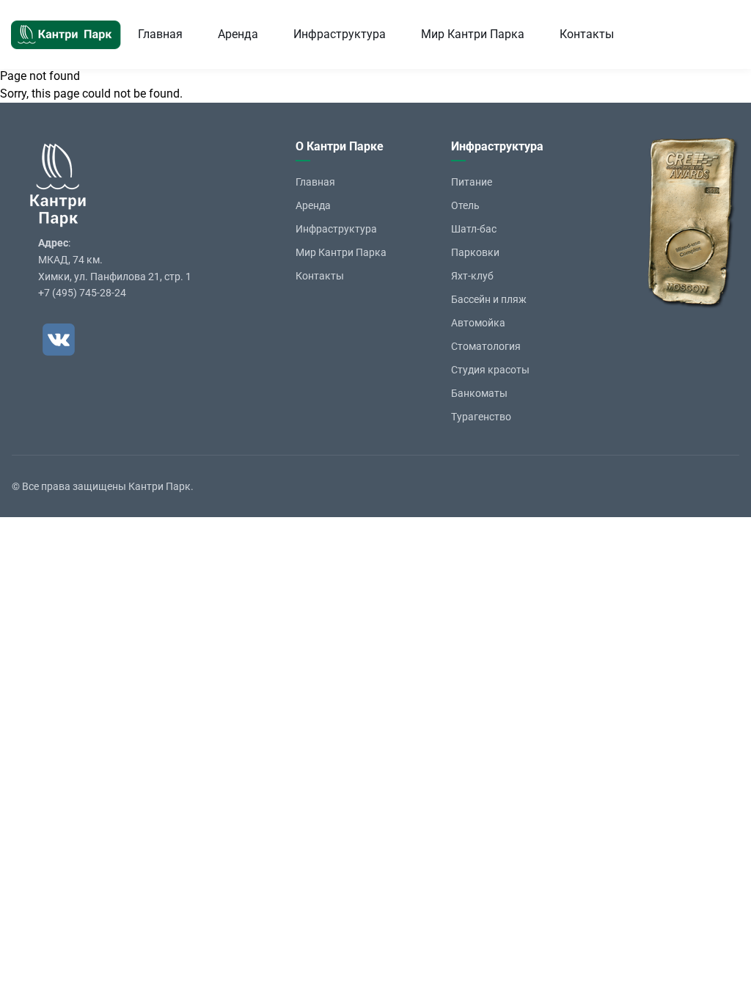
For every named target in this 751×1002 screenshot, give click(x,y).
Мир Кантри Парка (472, 34)
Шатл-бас (474, 229)
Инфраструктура (339, 34)
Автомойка (478, 323)
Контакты (587, 34)
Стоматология (486, 346)
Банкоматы (479, 393)
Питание (471, 182)
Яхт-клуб (472, 276)
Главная (160, 34)
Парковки (475, 252)
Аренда (238, 34)
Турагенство (481, 417)
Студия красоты (490, 370)
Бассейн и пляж (489, 299)
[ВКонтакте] (58, 339)
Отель (465, 205)
